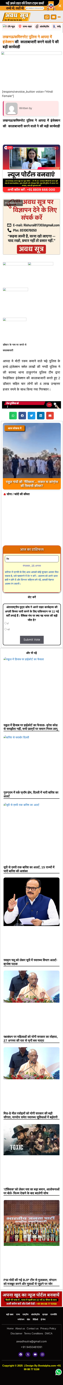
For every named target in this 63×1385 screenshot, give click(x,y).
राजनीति (53, 1314)
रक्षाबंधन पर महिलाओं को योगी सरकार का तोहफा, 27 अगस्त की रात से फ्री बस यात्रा (31, 1038)
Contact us (33, 1328)
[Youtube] (35, 1354)
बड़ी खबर (9, 1314)
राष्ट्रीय (25, 1314)
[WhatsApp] (47, 17)
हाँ (8, 623)
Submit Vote (32, 639)
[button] (13, 415)
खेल (28, 1319)
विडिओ (35, 1319)
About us (20, 1328)
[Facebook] (20, 1354)
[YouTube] (53, 17)
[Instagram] (42, 1354)
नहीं (8, 629)
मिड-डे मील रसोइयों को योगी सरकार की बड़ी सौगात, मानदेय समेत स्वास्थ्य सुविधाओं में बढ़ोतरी (30, 1115)
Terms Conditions (33, 1333)
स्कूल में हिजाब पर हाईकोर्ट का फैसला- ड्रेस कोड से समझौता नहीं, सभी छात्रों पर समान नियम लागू (31, 727)
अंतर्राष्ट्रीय (35, 1314)
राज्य (18, 1314)
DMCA (48, 1333)
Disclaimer (16, 1333)
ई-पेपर (43, 1319)
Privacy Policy (48, 1328)
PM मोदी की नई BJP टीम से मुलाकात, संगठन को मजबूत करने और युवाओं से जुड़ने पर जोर (30, 1282)
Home (10, 1328)
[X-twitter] (27, 1354)
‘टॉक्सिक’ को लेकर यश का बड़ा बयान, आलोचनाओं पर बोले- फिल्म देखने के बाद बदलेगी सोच (31, 1191)
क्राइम (45, 1314)
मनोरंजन (21, 1319)
